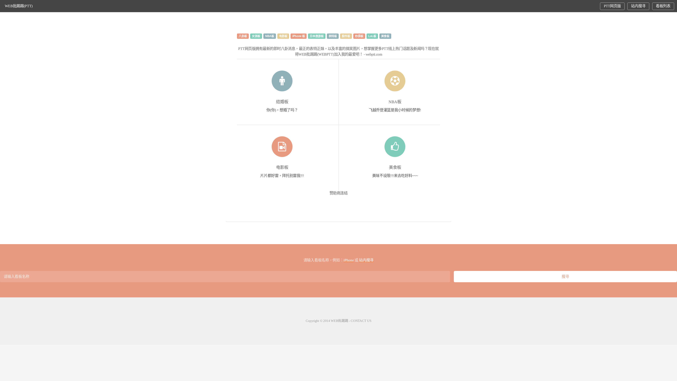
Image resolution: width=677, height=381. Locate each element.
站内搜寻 (638, 6)
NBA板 (395, 101)
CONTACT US (361, 321)
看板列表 (663, 6)
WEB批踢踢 (339, 321)
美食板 (395, 167)
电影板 (282, 167)
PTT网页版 (612, 6)
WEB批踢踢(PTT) (19, 6)
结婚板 (282, 101)
